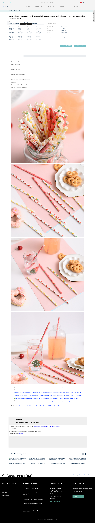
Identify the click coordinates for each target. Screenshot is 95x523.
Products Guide (6, 489)
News (62, 6)
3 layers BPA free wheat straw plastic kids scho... (57, 464)
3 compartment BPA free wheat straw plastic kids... (77, 464)
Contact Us (74, 6)
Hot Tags (4, 492)
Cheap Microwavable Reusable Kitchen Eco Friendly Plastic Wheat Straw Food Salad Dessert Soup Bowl (37, 405)
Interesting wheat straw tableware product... (32, 493)
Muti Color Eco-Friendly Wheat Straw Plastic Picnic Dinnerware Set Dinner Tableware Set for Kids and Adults (36, 407)
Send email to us (66, 45)
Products (38, 6)
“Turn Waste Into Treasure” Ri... (31, 488)
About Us (51, 6)
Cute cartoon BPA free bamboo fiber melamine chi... (37, 464)
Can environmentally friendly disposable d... (30, 510)
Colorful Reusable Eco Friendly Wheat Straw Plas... (17, 464)
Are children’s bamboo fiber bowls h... (33, 499)
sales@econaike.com (55, 501)
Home (28, 6)
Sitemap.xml (5, 495)
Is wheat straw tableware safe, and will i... (33, 504)
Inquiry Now (78, 496)
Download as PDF (81, 45)
